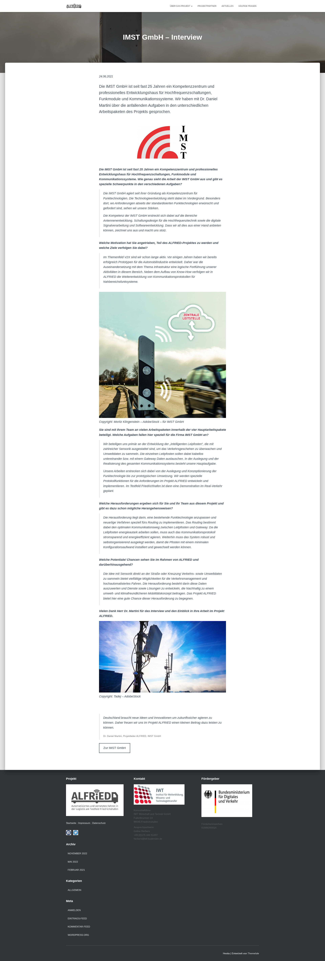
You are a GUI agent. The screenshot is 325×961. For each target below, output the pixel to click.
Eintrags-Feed (77, 918)
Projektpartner (207, 6)
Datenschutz (99, 823)
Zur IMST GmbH (114, 748)
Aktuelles (227, 6)
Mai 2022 (73, 861)
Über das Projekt (180, 6)
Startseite (71, 823)
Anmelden (74, 910)
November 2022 (77, 853)
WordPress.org (78, 935)
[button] (191, 6)
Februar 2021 (76, 870)
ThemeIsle (253, 953)
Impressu (83, 823)
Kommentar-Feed (79, 926)
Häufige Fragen (247, 6)
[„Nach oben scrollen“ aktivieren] (318, 954)
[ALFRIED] (73, 6)
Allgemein (74, 890)
